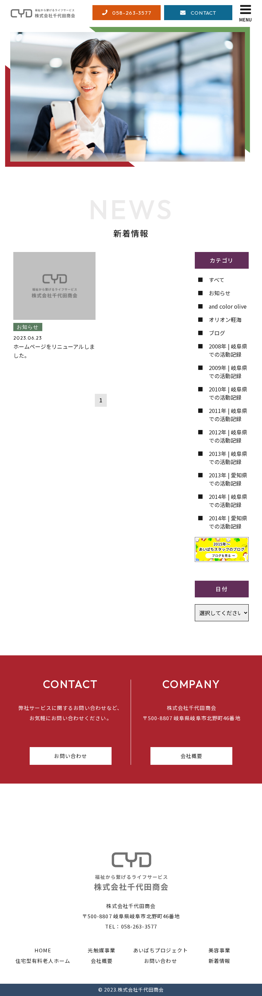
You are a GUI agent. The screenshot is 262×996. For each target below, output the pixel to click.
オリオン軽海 (225, 319)
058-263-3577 (139, 926)
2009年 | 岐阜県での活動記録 (228, 371)
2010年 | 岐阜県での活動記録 (228, 393)
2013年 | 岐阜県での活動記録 (228, 457)
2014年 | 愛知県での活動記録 (228, 522)
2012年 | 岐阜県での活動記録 (228, 436)
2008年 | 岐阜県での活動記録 (228, 350)
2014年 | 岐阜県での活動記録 (228, 500)
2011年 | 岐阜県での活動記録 (228, 414)
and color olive (228, 306)
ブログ (217, 333)
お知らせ (220, 293)
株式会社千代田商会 (141, 989)
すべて (216, 280)
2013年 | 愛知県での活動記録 (228, 479)
